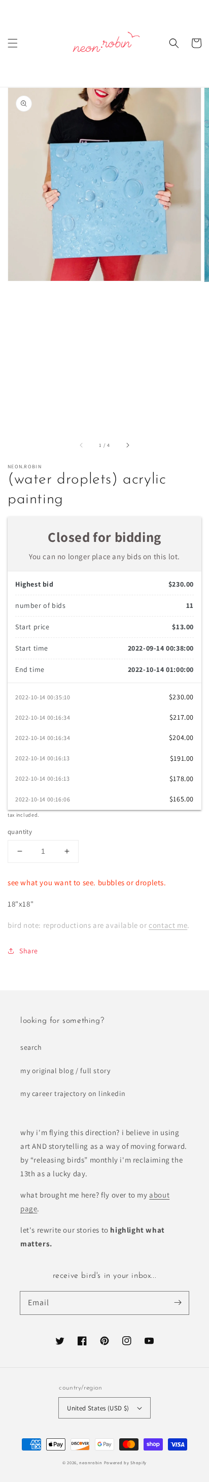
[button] (13, 43)
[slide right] (127, 445)
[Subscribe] (177, 1303)
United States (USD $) (98, 1408)
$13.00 (183, 626)
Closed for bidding (104, 537)
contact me (168, 925)
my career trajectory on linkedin (72, 1093)
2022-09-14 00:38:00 (161, 648)
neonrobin (90, 1462)
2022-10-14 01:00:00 (161, 669)
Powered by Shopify (125, 1462)
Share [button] (28, 950)
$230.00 (181, 584)
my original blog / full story (65, 1070)
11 (190, 605)
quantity (20, 831)
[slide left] (82, 445)
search (31, 1047)
